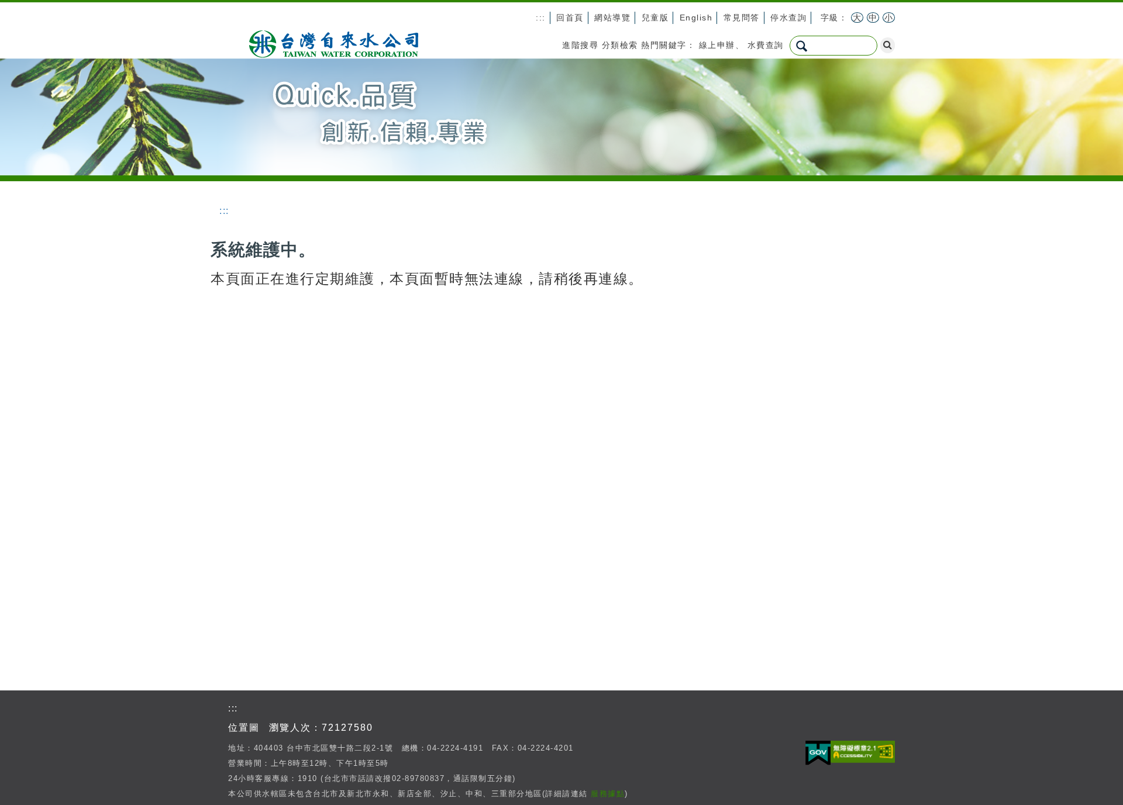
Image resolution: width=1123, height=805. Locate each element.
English (696, 17)
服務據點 (608, 793)
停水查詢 (788, 17)
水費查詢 (765, 45)
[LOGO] (333, 42)
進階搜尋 (580, 45)
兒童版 (655, 17)
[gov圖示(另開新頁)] (818, 754)
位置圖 (244, 728)
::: (541, 17)
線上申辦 (717, 45)
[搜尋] (887, 45)
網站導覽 (612, 17)
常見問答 (742, 17)
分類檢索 (620, 45)
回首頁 (570, 17)
